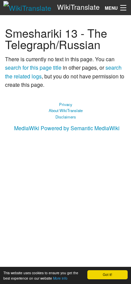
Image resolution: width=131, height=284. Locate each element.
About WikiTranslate (66, 110)
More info (60, 278)
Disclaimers (65, 116)
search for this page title (33, 67)
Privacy (65, 104)
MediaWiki (26, 128)
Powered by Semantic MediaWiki (80, 128)
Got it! (107, 274)
